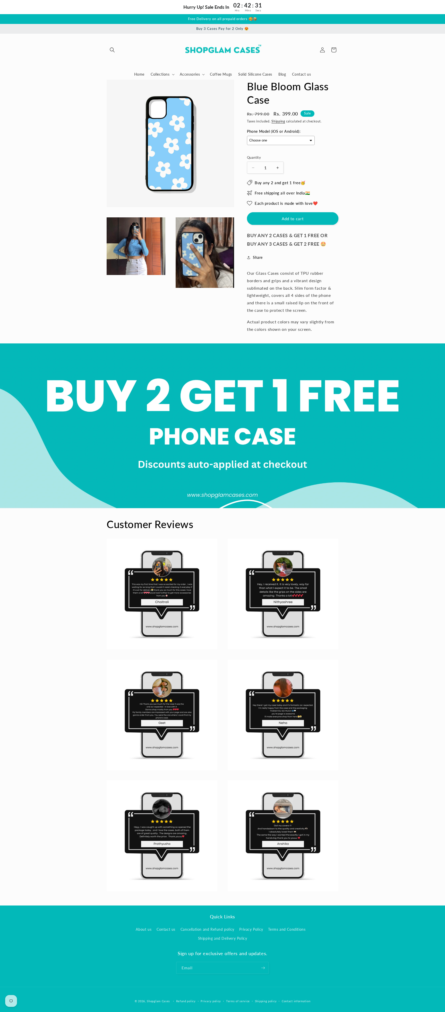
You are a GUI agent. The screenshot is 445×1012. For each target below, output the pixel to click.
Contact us (166, 929)
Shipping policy (266, 1001)
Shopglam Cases (158, 1001)
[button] (112, 50)
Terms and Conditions (286, 929)
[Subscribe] (263, 968)
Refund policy (186, 1001)
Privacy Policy (251, 929)
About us (144, 929)
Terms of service (238, 1001)
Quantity (254, 157)
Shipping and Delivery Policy (222, 938)
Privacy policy (211, 1001)
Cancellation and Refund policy (207, 929)
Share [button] (258, 257)
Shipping (278, 121)
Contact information (296, 1001)
